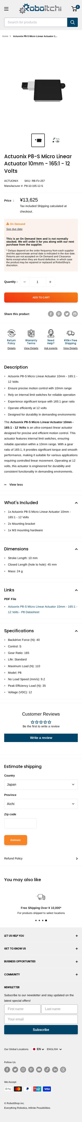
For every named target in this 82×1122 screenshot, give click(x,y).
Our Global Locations (16, 1049)
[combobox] (35, 22)
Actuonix (11, 180)
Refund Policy (13, 858)
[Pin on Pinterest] (59, 314)
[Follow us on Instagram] (23, 1070)
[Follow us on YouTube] (39, 1070)
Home (5, 36)
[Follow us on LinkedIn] (55, 1070)
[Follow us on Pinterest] (31, 1070)
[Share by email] (75, 314)
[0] (74, 8)
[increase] (50, 282)
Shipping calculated (50, 206)
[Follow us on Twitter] (15, 1070)
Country (9, 775)
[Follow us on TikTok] (47, 1070)
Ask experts (50, 348)
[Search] (72, 22)
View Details (31, 348)
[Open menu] (6, 9)
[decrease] (24, 282)
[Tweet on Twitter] (67, 314)
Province (10, 795)
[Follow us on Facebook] (7, 1070)
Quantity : (10, 281)
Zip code (10, 814)
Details (12, 348)
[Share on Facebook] (51, 314)
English (53, 1049)
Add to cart (41, 297)
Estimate (16, 840)
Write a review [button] (41, 738)
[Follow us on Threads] (63, 1070)
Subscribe (41, 1030)
